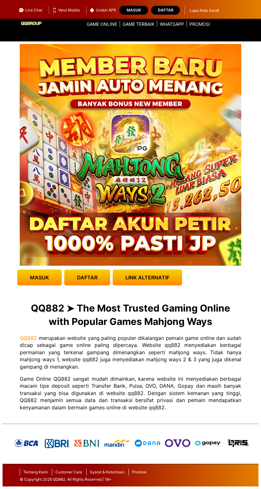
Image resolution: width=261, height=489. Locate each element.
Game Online (102, 24)
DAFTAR (87, 277)
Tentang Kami (35, 472)
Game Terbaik (138, 24)
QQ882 (28, 338)
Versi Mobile (69, 10)
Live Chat (33, 10)
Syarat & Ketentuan (107, 472)
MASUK (39, 277)
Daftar (165, 10)
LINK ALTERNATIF (147, 277)
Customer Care (68, 472)
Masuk (134, 10)
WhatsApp (172, 24)
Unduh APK (106, 10)
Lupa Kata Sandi (204, 10)
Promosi (199, 24)
